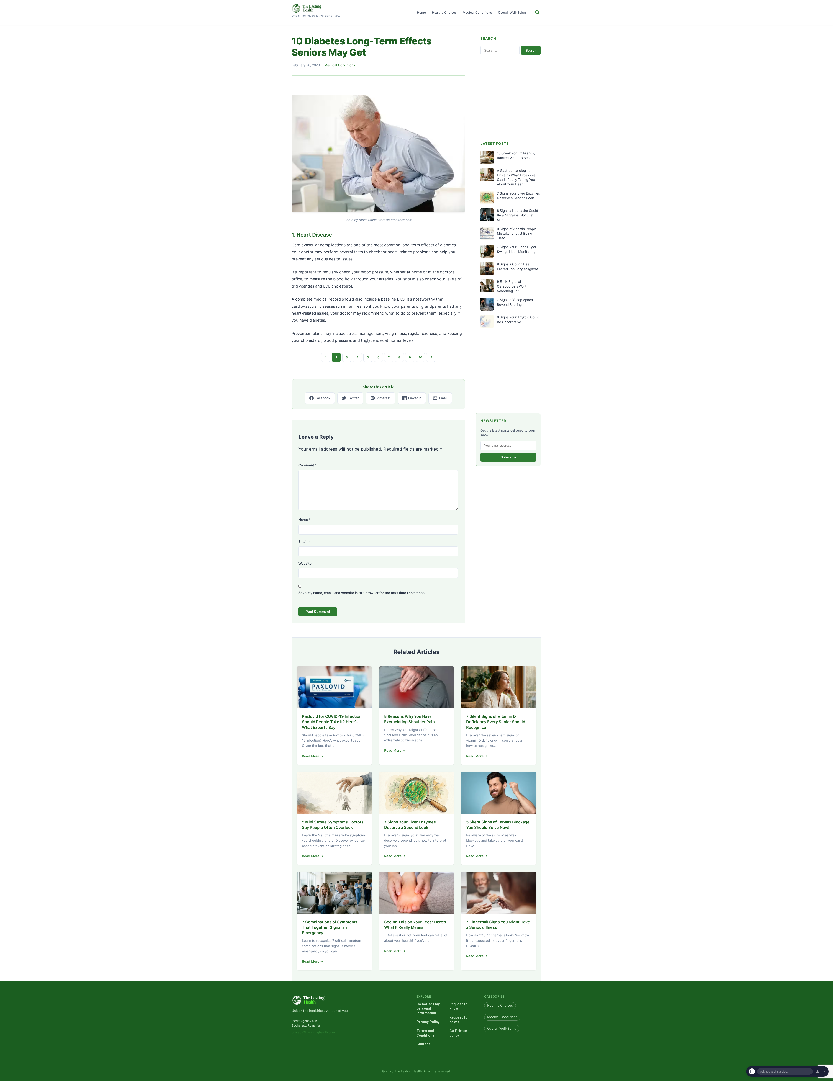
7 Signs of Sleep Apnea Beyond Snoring (515, 302)
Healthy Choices (444, 12)
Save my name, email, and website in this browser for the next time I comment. (361, 593)
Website (305, 563)
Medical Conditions (477, 12)
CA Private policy (458, 1033)
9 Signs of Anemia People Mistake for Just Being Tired (517, 233)
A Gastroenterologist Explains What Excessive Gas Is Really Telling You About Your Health (516, 177)
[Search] (537, 12)
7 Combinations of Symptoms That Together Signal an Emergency (329, 927)
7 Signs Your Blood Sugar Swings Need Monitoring (516, 249)
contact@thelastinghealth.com (313, 1032)
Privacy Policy (427, 1022)
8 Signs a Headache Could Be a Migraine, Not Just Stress (517, 215)
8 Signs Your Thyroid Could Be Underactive (518, 319)
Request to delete (458, 1020)
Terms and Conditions (425, 1033)
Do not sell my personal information (428, 1008)
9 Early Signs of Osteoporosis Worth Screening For (512, 286)
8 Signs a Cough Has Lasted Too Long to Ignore (517, 266)
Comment (307, 465)
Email (304, 542)
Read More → (312, 756)
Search (531, 50)
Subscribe (508, 457)
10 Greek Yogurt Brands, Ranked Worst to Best (516, 155)
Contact (423, 1044)
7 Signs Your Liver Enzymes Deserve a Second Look (518, 195)
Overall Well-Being (512, 12)
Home (421, 12)
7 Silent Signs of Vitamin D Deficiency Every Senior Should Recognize (495, 721)
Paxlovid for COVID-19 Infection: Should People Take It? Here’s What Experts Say (332, 721)
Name (304, 520)
